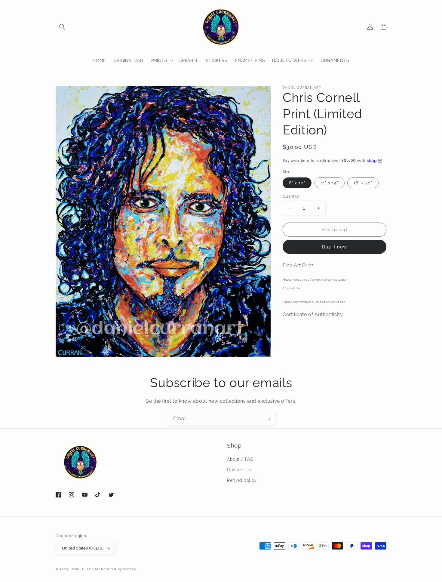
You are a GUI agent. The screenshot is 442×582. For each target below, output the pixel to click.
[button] (62, 26)
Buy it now (334, 247)
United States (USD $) (82, 548)
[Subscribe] (268, 419)
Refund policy (242, 480)
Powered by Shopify (118, 569)
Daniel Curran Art (85, 569)
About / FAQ (240, 459)
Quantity (291, 196)
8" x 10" (297, 182)
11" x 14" (329, 182)
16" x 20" (363, 182)
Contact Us (239, 469)
